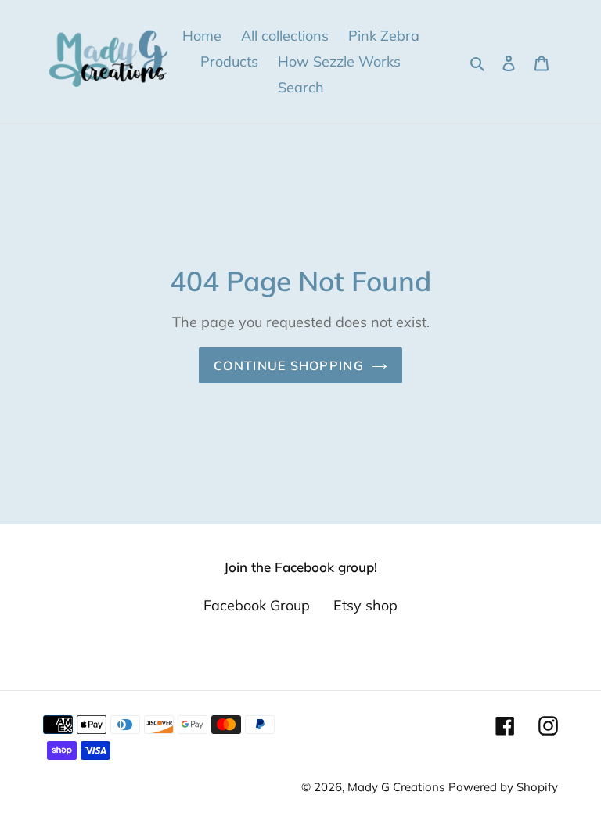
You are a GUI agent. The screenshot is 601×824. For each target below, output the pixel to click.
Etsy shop (365, 605)
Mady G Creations (395, 786)
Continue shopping (289, 365)
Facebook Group (256, 605)
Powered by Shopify (503, 786)
